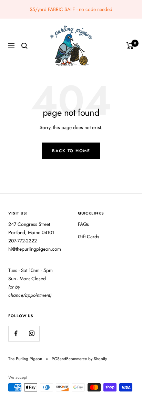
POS (56, 359)
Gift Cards (88, 236)
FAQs (83, 224)
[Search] (24, 46)
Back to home (71, 151)
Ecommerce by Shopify (86, 359)
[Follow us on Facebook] (16, 333)
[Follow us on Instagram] (31, 333)
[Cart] (130, 45)
